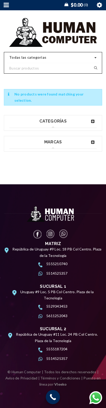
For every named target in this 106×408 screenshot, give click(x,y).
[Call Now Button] (53, 397)
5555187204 (57, 349)
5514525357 (57, 273)
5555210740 (57, 264)
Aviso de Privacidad (21, 378)
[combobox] (53, 57)
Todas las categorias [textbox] (27, 57)
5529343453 (57, 306)
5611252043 (57, 316)
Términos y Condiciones (60, 378)
